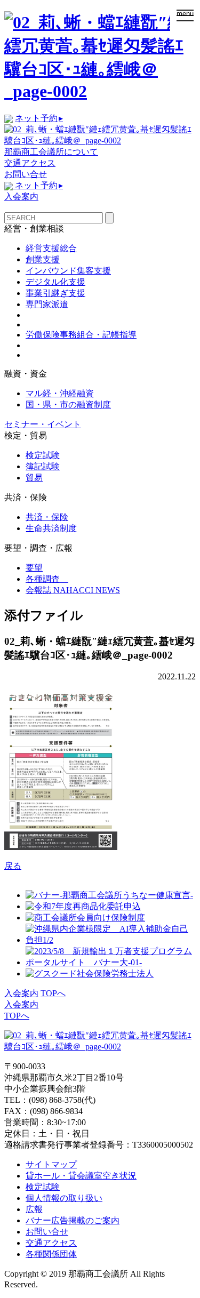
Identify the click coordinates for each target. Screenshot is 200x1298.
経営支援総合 (51, 248)
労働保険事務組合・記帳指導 (81, 334)
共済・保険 (47, 517)
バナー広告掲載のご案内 (72, 1220)
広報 (34, 1209)
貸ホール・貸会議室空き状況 (81, 1175)
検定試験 (43, 455)
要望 (34, 567)
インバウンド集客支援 (68, 270)
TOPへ (53, 993)
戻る (12, 865)
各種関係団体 (51, 1254)
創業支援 (43, 259)
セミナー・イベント (42, 424)
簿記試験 (43, 466)
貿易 (34, 477)
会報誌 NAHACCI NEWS (73, 590)
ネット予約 (39, 118)
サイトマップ (51, 1164)
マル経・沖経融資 (60, 393)
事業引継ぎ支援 (55, 293)
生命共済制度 (51, 528)
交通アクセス (29, 162)
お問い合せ (25, 174)
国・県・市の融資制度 (68, 404)
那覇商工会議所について (51, 151)
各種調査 (47, 578)
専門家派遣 (47, 304)
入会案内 (21, 196)
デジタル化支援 (55, 281)
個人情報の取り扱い (64, 1198)
